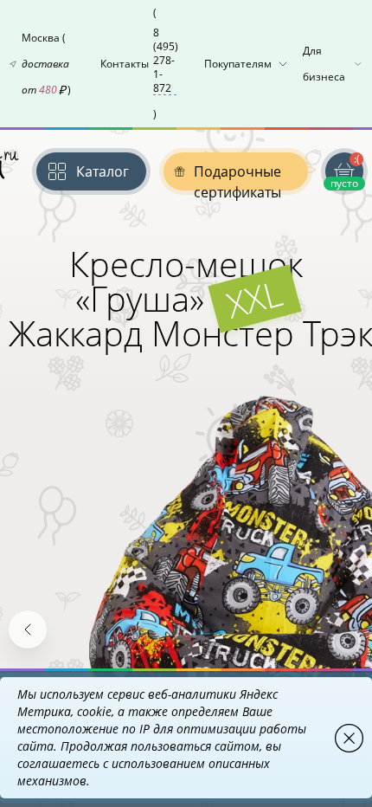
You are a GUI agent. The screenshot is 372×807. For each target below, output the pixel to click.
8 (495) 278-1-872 (165, 60)
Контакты (139, 63)
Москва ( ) (46, 63)
